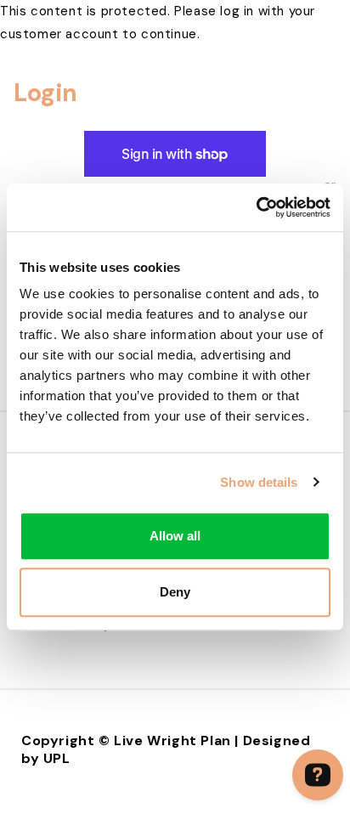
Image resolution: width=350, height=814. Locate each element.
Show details (258, 482)
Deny (175, 592)
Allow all (175, 536)
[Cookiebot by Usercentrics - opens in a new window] (256, 207)
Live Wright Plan (172, 740)
